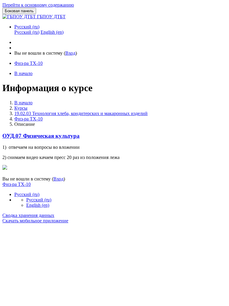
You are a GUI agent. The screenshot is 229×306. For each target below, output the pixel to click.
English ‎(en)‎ (37, 205)
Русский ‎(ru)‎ (26, 26)
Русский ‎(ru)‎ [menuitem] (26, 32)
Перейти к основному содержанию (38, 4)
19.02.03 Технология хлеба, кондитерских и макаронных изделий (81, 113)
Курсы (20, 108)
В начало (23, 102)
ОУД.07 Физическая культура (41, 136)
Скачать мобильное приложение (35, 220)
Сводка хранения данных (28, 215)
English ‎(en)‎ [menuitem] (52, 32)
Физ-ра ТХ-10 (28, 118)
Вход (70, 53)
